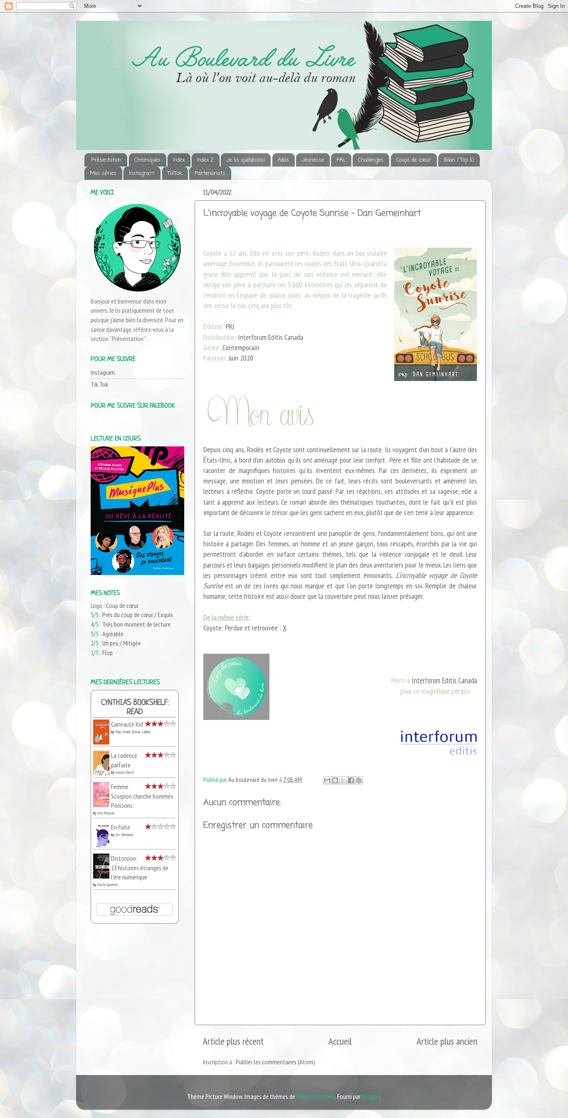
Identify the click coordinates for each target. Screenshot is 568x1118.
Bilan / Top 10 (459, 160)
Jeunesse (312, 160)
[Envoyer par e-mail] (327, 780)
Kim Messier (105, 813)
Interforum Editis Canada (444, 680)
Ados (283, 160)
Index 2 (205, 160)
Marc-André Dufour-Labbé (132, 732)
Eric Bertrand (124, 834)
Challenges (370, 160)
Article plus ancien (447, 1041)
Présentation (106, 160)
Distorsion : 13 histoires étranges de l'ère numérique (139, 867)
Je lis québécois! (245, 160)
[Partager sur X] (343, 780)
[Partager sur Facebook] (351, 780)
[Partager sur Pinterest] (359, 780)
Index (179, 160)
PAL (341, 160)
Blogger (371, 1096)
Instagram (142, 173)
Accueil (340, 1041)
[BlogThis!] (335, 780)
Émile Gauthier (107, 884)
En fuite (120, 827)
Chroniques (147, 160)
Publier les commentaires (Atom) (275, 1062)
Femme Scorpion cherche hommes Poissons (142, 795)
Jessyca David (124, 772)
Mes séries (103, 173)
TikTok (175, 173)
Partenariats (210, 173)
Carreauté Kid (127, 724)
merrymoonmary (315, 1096)
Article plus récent (233, 1041)
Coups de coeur (413, 160)
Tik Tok (99, 384)
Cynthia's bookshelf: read (135, 708)
